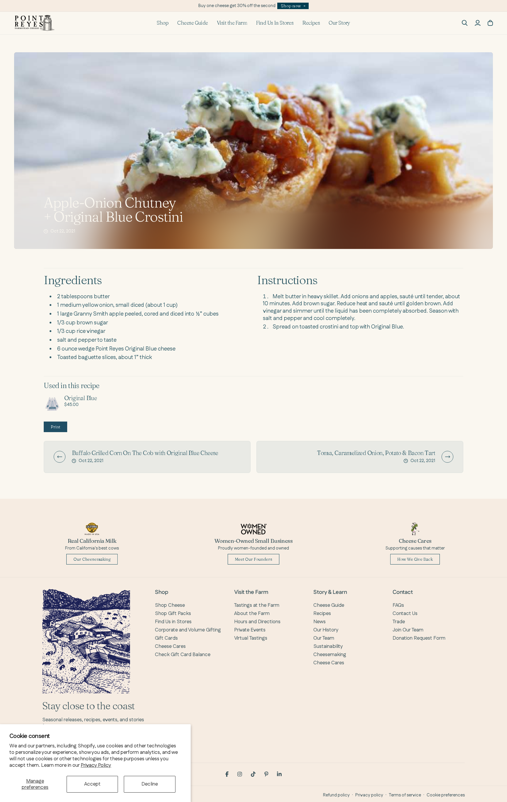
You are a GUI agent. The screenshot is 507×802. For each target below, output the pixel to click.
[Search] (465, 23)
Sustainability (328, 646)
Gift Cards (166, 638)
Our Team (323, 638)
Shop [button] (162, 22)
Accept (92, 784)
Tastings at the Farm (256, 605)
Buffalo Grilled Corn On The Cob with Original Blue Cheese (145, 453)
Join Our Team (408, 629)
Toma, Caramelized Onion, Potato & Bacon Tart (376, 453)
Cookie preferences (446, 795)
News (319, 621)
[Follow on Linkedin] (279, 774)
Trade (399, 621)
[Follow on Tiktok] (253, 774)
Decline (149, 784)
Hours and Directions (257, 621)
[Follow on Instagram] (239, 774)
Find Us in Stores (173, 621)
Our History (326, 629)
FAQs (398, 605)
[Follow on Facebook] (227, 774)
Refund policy (336, 795)
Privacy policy (369, 795)
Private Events (250, 629)
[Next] (447, 457)
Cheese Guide (192, 22)
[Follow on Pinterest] (266, 774)
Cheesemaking (329, 654)
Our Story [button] (339, 22)
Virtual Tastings (250, 638)
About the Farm (252, 613)
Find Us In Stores (274, 22)
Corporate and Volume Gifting (188, 629)
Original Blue (80, 398)
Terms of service (405, 795)
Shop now (291, 6)
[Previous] (59, 457)
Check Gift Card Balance (182, 654)
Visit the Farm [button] (232, 22)
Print (55, 426)
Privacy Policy (96, 765)
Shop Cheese (170, 605)
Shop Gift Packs (173, 613)
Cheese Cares (170, 646)
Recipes (311, 22)
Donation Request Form (419, 638)
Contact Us (405, 613)
